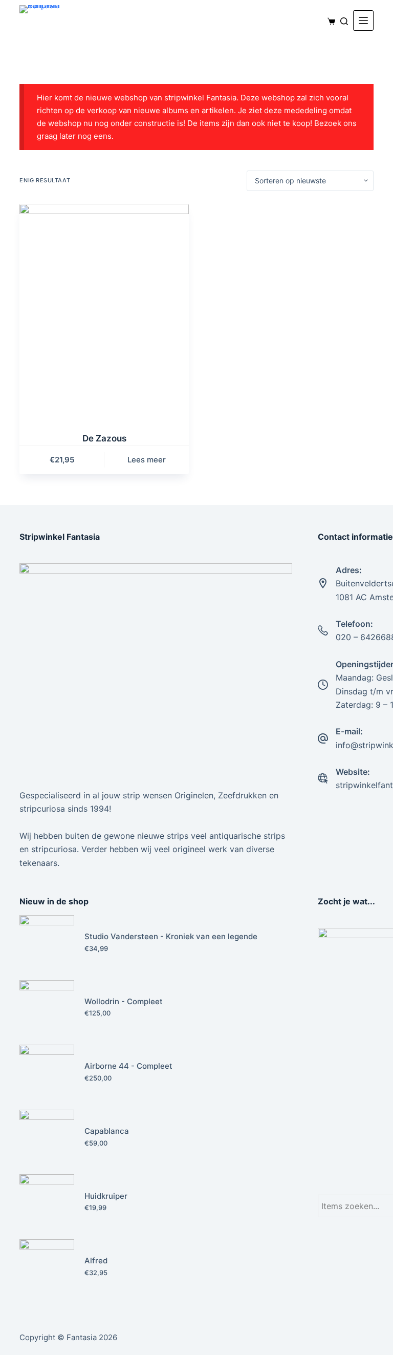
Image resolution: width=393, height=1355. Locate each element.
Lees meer (146, 459)
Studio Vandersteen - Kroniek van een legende (170, 936)
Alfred (95, 1260)
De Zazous (104, 438)
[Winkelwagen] (329, 21)
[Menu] (363, 20)
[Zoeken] (344, 21)
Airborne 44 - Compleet (128, 1066)
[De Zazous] (104, 312)
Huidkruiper (105, 1196)
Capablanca (106, 1131)
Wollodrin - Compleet (123, 1001)
